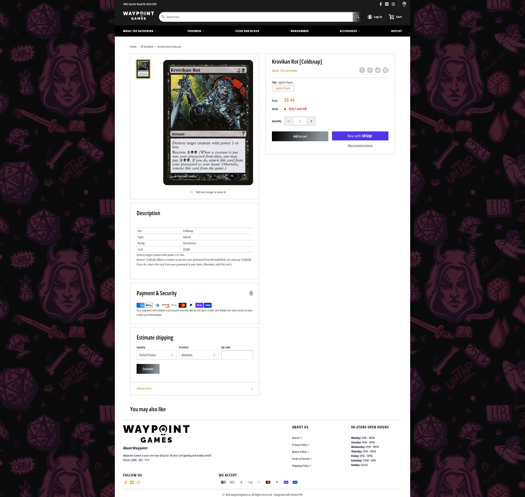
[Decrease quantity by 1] (288, 121)
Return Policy (299, 452)
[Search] (358, 17)
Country (141, 347)
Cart (399, 17)
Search (295, 438)
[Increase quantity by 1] (311, 121)
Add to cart (300, 136)
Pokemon (195, 31)
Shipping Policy (300, 466)
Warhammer (300, 31)
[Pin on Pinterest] (370, 70)
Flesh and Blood (247, 31)
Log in (378, 17)
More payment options (360, 145)
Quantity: (277, 121)
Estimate (148, 369)
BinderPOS (297, 495)
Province (183, 347)
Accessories (349, 31)
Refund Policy (144, 388)
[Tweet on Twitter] (378, 70)
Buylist (396, 31)
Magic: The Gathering (284, 71)
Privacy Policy (299, 445)
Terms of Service (301, 459)
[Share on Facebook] (362, 70)
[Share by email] (385, 70)
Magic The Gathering (139, 31)
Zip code (225, 347)
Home (133, 46)
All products (147, 46)
